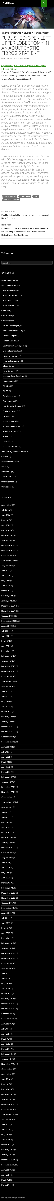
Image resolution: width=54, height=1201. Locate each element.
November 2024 (8, 611)
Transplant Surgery (12, 361)
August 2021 (7, 807)
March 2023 (6, 711)
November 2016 (8, 1064)
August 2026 (7, 505)
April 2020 (5, 877)
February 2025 (7, 595)
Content (5, 320)
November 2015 (8, 1104)
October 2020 (7, 852)
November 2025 (8, 550)
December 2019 (8, 893)
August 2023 (7, 686)
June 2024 (5, 636)
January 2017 (7, 1059)
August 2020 (7, 857)
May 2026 (5, 520)
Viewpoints (6, 487)
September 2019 (8, 908)
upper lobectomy (11, 200)
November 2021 (8, 792)
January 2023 (7, 721)
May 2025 (5, 580)
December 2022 (8, 726)
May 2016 (5, 1084)
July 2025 (5, 570)
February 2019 (7, 943)
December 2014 (8, 1159)
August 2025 (7, 565)
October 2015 (7, 1109)
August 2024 (7, 626)
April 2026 (5, 525)
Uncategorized (7, 481)
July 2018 (5, 973)
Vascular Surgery (10, 446)
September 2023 (8, 681)
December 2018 (8, 953)
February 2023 (7, 716)
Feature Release (10, 290)
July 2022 (5, 752)
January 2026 (7, 540)
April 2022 (5, 767)
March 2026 (6, 530)
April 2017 (5, 1044)
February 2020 (7, 888)
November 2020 (8, 847)
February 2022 (7, 777)
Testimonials (6, 476)
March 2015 (6, 1144)
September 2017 (8, 1018)
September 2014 (8, 1165)
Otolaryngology (9, 411)
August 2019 (7, 913)
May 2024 (5, 641)
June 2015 (5, 1129)
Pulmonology (7, 471)
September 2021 (8, 802)
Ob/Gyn (6, 386)
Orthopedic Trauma (12, 406)
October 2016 (7, 1069)
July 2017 (5, 1029)
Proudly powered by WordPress (13, 1198)
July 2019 (5, 918)
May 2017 (5, 1039)
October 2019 (7, 903)
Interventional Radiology (13, 376)
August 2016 (7, 1074)
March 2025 (6, 590)
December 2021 (8, 787)
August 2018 (7, 968)
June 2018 (5, 978)
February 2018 (7, 998)
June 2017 (5, 1034)
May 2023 (5, 701)
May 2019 (5, 928)
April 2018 (5, 988)
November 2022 (8, 731)
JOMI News (8, 3)
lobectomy (25, 196)
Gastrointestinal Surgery (13, 346)
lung (36, 196)
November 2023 (8, 671)
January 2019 (7, 948)
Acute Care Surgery (11, 325)
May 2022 (5, 762)
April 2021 (5, 827)
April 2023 (5, 706)
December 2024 (8, 606)
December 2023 (8, 666)
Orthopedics (8, 401)
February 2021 (7, 837)
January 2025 (7, 601)
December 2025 (8, 545)
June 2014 (5, 1175)
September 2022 (8, 742)
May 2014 (5, 1180)
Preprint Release (10, 295)
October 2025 (7, 555)
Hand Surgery (9, 371)
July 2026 (5, 510)
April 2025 (5, 585)
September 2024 (8, 621)
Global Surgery (9, 366)
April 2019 (5, 933)
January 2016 (7, 1099)
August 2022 (7, 747)
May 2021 (5, 822)
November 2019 (8, 898)
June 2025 (5, 575)
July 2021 (5, 812)
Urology (6, 441)
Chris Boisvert (24, 58)
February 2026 (7, 535)
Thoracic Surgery (40, 33)
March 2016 (6, 1089)
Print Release (24, 33)
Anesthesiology (8, 280)
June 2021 (5, 817)
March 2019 (6, 938)
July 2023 (5, 691)
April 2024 (5, 646)
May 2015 (5, 1134)
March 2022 (6, 772)
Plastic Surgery (9, 421)
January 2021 (7, 842)
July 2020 (5, 862)
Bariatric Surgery (11, 356)
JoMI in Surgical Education (12, 451)
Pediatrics (7, 416)
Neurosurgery (9, 381)
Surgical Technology (11, 426)
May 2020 (5, 872)
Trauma (6, 436)
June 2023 (5, 696)
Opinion (4, 456)
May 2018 (5, 983)
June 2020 (5, 867)
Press (3, 466)
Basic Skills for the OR (12, 330)
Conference (6, 315)
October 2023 (7, 676)
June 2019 (5, 923)
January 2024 (7, 661)
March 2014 (6, 1185)
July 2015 (5, 1124)
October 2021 (7, 797)
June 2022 (5, 757)
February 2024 (7, 656)
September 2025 (8, 560)
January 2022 (7, 782)
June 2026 (5, 515)
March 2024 (6, 651)
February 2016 (7, 1094)
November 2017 (8, 1008)
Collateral (5, 310)
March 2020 (6, 883)
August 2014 (7, 1170)
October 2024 (7, 616)
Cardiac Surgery (9, 335)
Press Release (9, 300)
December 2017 (8, 1003)
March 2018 (6, 993)
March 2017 (6, 1049)
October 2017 (7, 1013)
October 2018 (7, 963)
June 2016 (5, 1079)
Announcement (8, 285)
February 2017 (7, 1054)
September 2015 (8, 1114)
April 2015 (5, 1139)
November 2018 (8, 958)
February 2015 (7, 1149)
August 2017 (7, 1024)
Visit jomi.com (7, 253)
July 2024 (5, 631)
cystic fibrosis (10, 196)
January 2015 (7, 1154)
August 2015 (7, 1119)
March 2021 (6, 832)
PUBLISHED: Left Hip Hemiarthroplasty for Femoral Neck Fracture (25, 214)
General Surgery (9, 33)
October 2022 (7, 736)
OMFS (5, 391)
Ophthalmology (9, 396)
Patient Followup (8, 461)
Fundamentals (9, 340)
